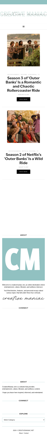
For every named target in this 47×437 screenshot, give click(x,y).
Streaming (32, 74)
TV (39, 74)
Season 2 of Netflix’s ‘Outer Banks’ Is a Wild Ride (23, 159)
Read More (23, 99)
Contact (26, 433)
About (21, 433)
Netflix (25, 151)
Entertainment (13, 74)
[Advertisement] (23, 206)
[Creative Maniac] (23, 14)
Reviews (24, 74)
